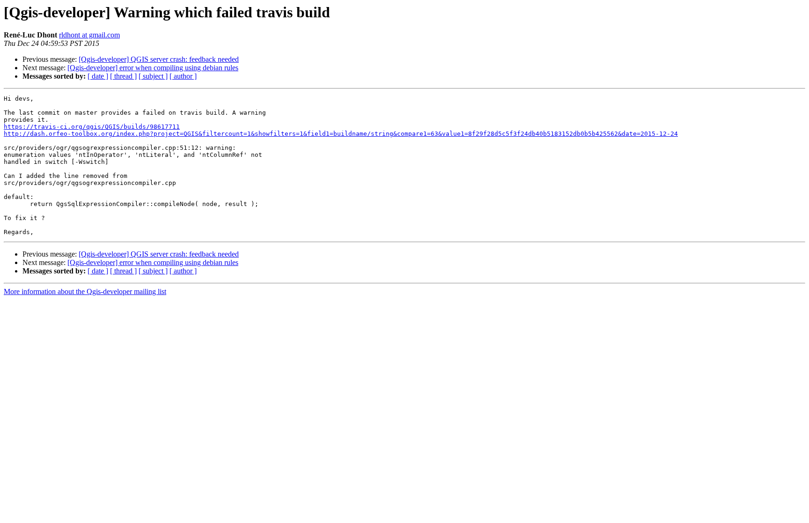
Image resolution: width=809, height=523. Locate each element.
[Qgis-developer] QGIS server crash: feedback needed (159, 59)
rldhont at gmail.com (89, 35)
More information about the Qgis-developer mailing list (85, 291)
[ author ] (183, 76)
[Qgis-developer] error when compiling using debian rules (152, 68)
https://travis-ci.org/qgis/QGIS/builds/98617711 (92, 126)
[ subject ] (153, 76)
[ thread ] (123, 76)
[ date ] (98, 76)
